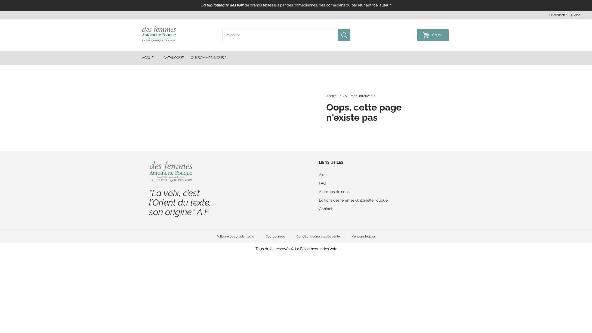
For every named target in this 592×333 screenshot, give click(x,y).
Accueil (331, 96)
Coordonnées (275, 236)
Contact (325, 209)
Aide (323, 175)
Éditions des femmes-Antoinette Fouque (353, 200)
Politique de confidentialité (235, 236)
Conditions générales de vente (318, 236)
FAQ (322, 183)
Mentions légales (364, 236)
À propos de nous (334, 192)
